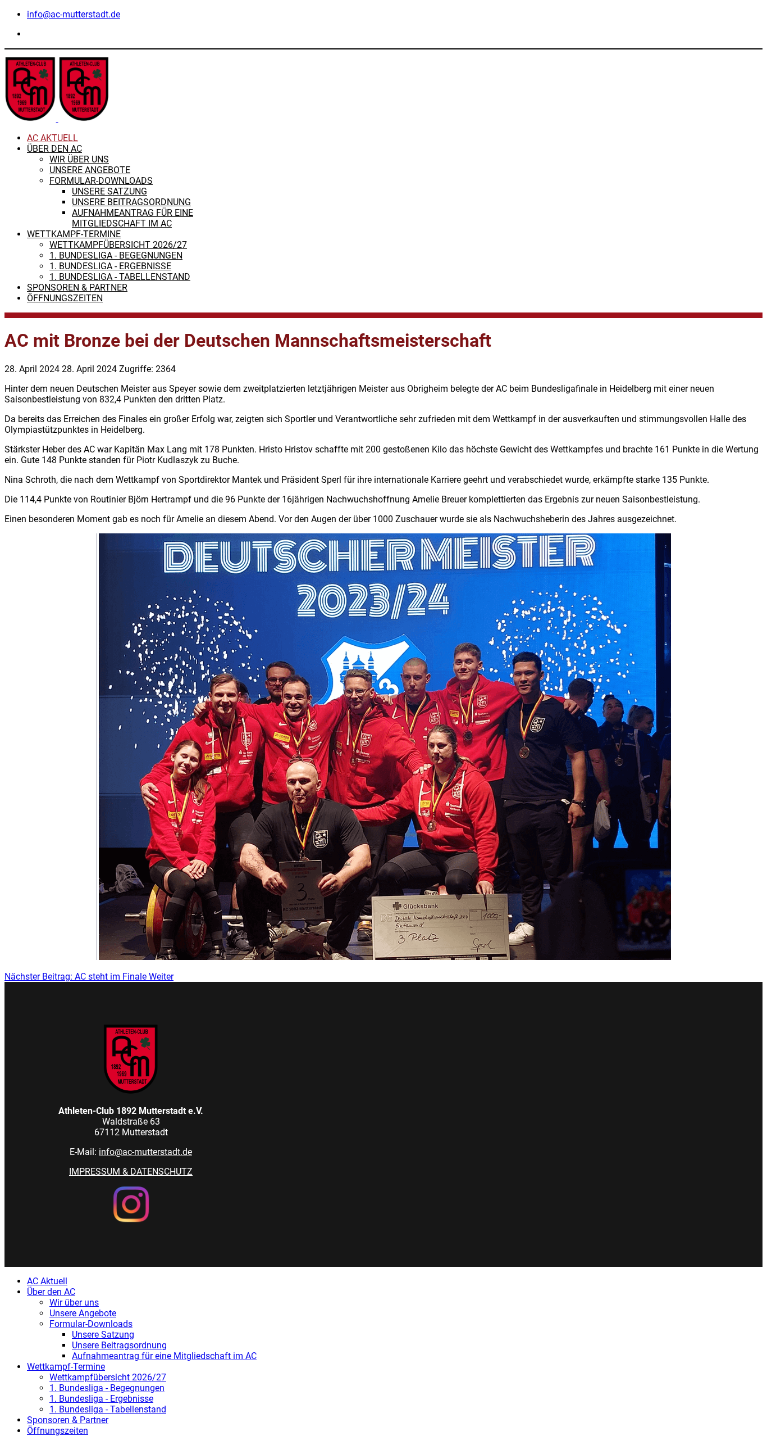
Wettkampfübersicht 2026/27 (118, 244)
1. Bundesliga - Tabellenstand (119, 276)
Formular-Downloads (101, 180)
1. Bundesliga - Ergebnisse (110, 266)
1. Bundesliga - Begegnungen (115, 255)
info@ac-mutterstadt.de (73, 14)
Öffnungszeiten (65, 298)
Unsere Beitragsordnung (131, 202)
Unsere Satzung (109, 191)
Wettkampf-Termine (74, 234)
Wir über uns (79, 159)
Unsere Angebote (89, 170)
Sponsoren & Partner (77, 287)
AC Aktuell (52, 138)
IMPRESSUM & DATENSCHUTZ (131, 1171)
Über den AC (54, 148)
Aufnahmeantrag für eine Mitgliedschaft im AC (132, 218)
